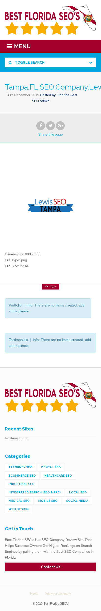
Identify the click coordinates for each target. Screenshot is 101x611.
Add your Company (58, 594)
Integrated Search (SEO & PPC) (35, 492)
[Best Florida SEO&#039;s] (50, 20)
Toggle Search (29, 62)
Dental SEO (51, 467)
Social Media (77, 501)
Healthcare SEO (58, 475)
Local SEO (78, 492)
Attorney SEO (21, 467)
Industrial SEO (22, 484)
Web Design (19, 509)
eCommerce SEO (22, 475)
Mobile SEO (48, 501)
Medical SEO (19, 501)
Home (34, 594)
